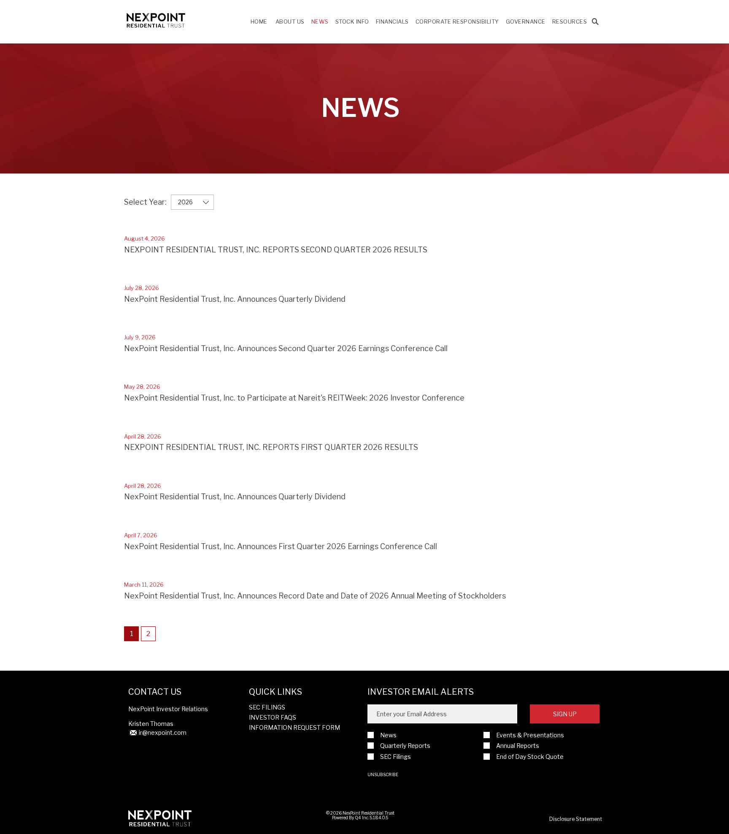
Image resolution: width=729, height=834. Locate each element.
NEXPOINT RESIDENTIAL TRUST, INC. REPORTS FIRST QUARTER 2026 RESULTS (271, 447)
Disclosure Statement (575, 819)
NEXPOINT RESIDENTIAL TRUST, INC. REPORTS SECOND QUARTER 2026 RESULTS (275, 249)
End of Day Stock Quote (530, 756)
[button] (595, 22)
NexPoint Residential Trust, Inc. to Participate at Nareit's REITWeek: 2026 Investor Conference (294, 397)
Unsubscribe (382, 774)
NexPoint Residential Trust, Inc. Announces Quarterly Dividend (235, 299)
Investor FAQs (272, 717)
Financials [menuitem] (392, 21)
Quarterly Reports (405, 745)
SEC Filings (267, 707)
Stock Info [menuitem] (352, 21)
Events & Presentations (530, 735)
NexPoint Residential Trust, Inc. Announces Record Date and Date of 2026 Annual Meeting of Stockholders (315, 595)
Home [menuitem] (259, 21)
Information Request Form (294, 727)
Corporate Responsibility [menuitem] (457, 21)
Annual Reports (517, 745)
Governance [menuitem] (525, 21)
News (388, 735)
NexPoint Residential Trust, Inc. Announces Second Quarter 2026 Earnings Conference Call (286, 348)
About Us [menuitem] (290, 21)
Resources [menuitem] (569, 21)
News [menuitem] (320, 21)
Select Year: (145, 202)
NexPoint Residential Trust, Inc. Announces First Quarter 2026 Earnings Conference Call (280, 546)
